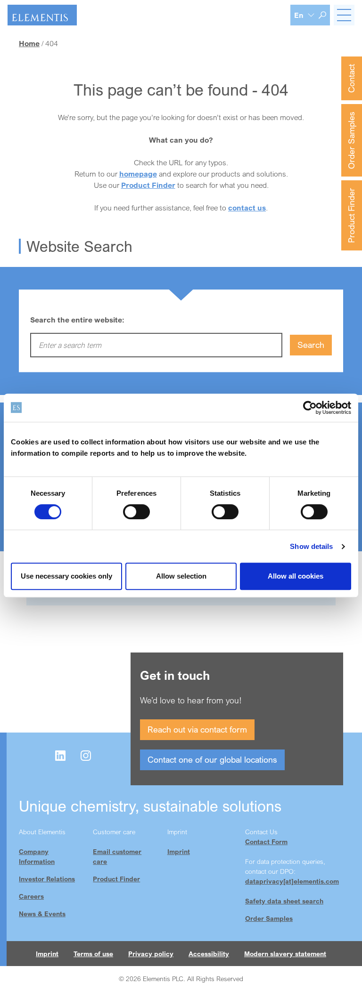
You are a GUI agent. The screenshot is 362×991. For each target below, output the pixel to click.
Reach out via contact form (197, 729)
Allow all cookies (295, 576)
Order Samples (351, 140)
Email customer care (117, 856)
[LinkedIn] (60, 756)
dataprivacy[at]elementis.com (292, 881)
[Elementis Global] (42, 15)
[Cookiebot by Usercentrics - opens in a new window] (310, 408)
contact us (247, 207)
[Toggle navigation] (344, 15)
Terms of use (93, 954)
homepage (138, 173)
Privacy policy (150, 954)
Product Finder (351, 215)
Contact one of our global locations (212, 759)
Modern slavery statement (285, 954)
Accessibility (209, 954)
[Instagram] (86, 756)
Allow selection (181, 576)
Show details (311, 546)
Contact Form (266, 842)
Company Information (37, 856)
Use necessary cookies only (66, 576)
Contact (351, 78)
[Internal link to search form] (322, 15)
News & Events (42, 914)
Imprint (178, 851)
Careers (31, 896)
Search (310, 344)
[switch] (136, 511)
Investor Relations (47, 879)
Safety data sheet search (284, 901)
